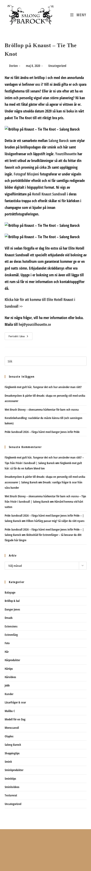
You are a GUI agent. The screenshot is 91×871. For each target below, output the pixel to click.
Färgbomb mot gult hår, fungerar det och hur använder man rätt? (43, 387)
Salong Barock (59, 140)
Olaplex (9, 736)
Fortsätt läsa (20, 337)
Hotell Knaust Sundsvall (49, 194)
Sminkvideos (12, 787)
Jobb (7, 685)
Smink (8, 761)
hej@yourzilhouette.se (35, 324)
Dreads (9, 618)
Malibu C (10, 711)
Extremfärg (11, 635)
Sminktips (10, 778)
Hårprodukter (12, 660)
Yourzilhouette (66, 153)
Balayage (10, 592)
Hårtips (9, 668)
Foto (7, 643)
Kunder (9, 694)
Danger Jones (12, 609)
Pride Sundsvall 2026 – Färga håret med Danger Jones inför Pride (42, 432)
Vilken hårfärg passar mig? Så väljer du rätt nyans (55, 521)
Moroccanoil (12, 728)
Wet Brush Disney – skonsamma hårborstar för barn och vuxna (42, 409)
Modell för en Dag (15, 719)
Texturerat (11, 795)
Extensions (11, 626)
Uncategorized (57, 65)
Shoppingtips (12, 753)
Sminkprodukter (14, 770)
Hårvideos (10, 677)
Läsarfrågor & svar (15, 702)
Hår (7, 652)
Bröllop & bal (12, 601)
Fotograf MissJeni (26, 174)
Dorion (13, 65)
